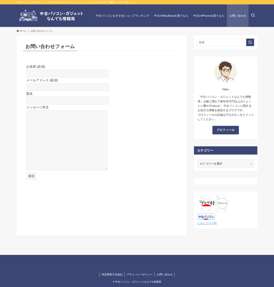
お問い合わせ (165, 274)
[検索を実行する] (250, 42)
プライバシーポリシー (140, 274)
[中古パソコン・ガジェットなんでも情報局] (51, 16)
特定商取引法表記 (112, 274)
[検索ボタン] (253, 15)
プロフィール (226, 129)
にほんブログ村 (207, 223)
